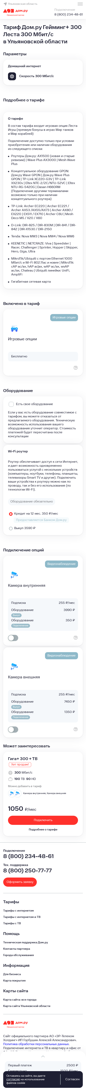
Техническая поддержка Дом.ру (25, 942)
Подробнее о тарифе (43, 829)
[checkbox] (13, 638)
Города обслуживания (18, 955)
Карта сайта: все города (19, 999)
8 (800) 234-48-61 (68, 14)
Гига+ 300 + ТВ (22, 758)
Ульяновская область (22, 4)
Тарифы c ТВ (12, 923)
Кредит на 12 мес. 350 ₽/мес (36, 514)
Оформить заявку (20, 882)
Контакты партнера (16, 948)
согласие (13, 1079)
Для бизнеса (12, 974)
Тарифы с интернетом (18, 910)
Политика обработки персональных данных (36, 1044)
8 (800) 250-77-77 (27, 870)
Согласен (72, 1079)
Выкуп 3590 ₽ (24, 528)
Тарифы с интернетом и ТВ (21, 917)
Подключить (43, 820)
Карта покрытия (14, 980)
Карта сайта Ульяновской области (26, 1006)
